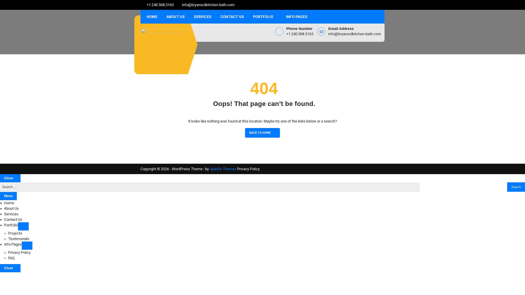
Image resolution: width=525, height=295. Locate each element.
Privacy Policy (248, 169)
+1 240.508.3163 (160, 5)
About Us (176, 17)
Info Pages (296, 17)
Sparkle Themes (223, 169)
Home (152, 17)
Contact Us (232, 17)
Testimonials (18, 239)
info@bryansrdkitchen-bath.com (208, 5)
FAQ (11, 258)
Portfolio (263, 17)
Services (202, 17)
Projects (15, 233)
